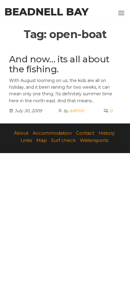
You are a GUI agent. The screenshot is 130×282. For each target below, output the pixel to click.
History (107, 133)
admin (77, 110)
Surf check (63, 140)
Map (41, 140)
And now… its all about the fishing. (59, 64)
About (21, 133)
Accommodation (52, 133)
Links (26, 140)
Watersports (94, 140)
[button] (121, 13)
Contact (85, 133)
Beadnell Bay (47, 11)
